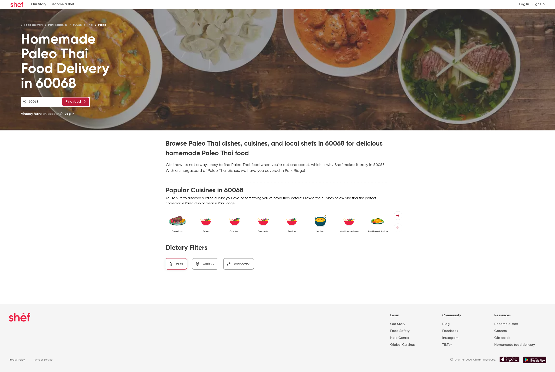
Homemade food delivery (514, 345)
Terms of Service (42, 360)
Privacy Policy (17, 360)
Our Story (38, 4)
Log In (524, 4)
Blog (446, 324)
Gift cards (502, 338)
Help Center (399, 338)
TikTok (447, 345)
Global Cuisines (402, 345)
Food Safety (400, 331)
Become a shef (62, 4)
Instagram (450, 338)
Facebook (450, 331)
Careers (500, 331)
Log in (69, 114)
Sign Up (538, 4)
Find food (73, 102)
